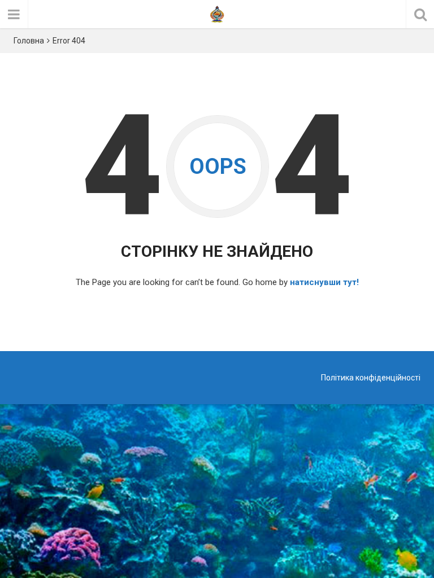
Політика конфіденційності (370, 377)
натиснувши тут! (324, 282)
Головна (29, 40)
